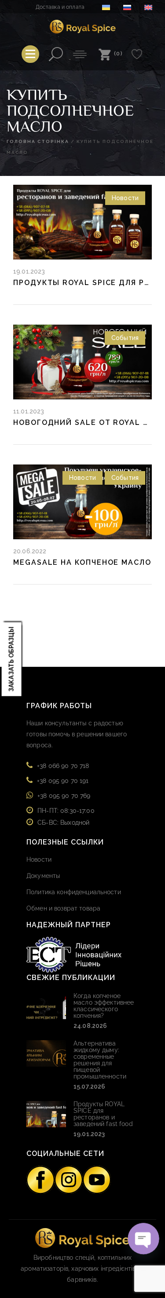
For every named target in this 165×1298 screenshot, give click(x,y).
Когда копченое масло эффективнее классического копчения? (103, 1005)
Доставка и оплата (60, 7)
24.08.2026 (90, 1025)
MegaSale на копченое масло (82, 562)
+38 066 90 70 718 (63, 765)
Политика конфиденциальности (73, 892)
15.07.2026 (89, 1086)
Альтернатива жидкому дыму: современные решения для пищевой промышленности (99, 1060)
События (125, 337)
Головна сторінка (38, 141)
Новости (125, 197)
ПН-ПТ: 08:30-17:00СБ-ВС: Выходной (66, 816)
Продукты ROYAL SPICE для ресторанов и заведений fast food (103, 1114)
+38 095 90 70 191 (62, 780)
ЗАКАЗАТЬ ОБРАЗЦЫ (11, 658)
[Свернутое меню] (30, 54)
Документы (43, 875)
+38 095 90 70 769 (63, 795)
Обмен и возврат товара (63, 908)
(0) (118, 53)
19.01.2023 (89, 1133)
